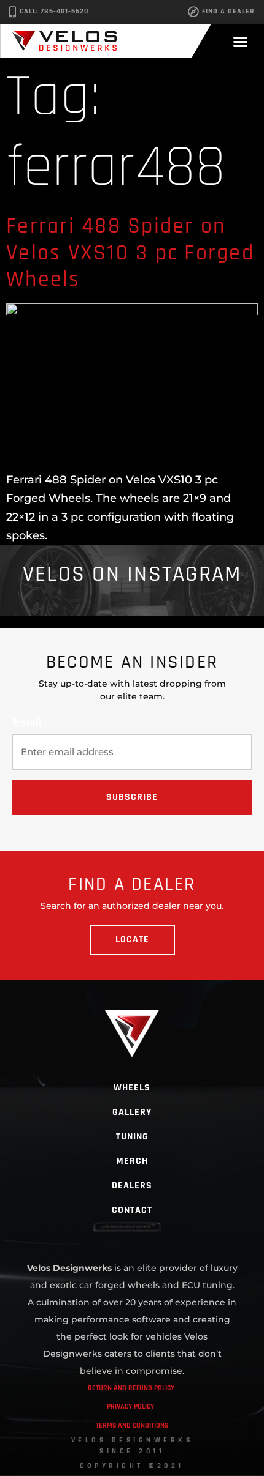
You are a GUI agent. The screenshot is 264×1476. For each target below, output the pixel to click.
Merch (132, 1161)
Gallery (132, 1112)
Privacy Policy (130, 1406)
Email (27, 723)
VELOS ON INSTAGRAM (132, 574)
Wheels (132, 1087)
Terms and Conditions (132, 1425)
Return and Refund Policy (131, 1388)
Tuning (132, 1136)
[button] (240, 41)
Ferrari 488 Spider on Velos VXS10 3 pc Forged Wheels (130, 252)
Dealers (132, 1185)
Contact (132, 1210)
